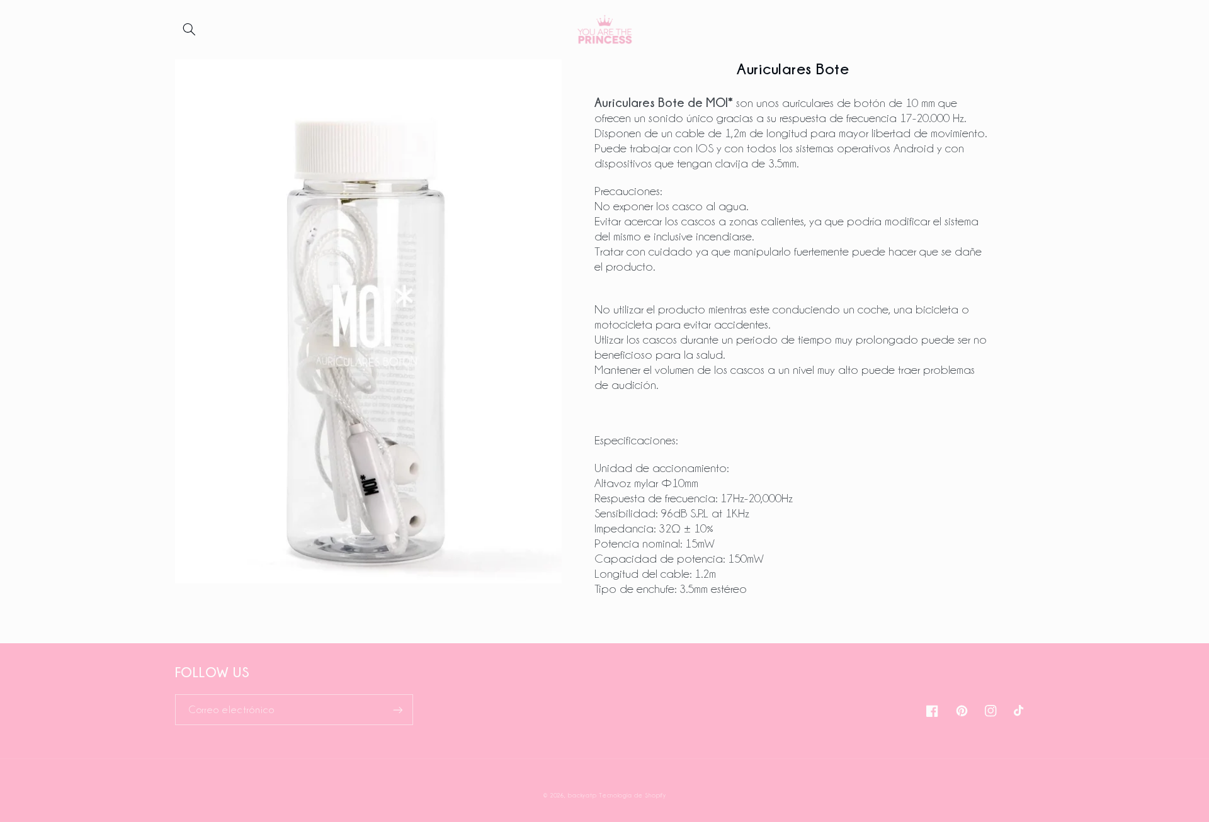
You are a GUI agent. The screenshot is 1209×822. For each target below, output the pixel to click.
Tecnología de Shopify (632, 795)
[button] (189, 29)
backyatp (582, 795)
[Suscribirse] (397, 709)
